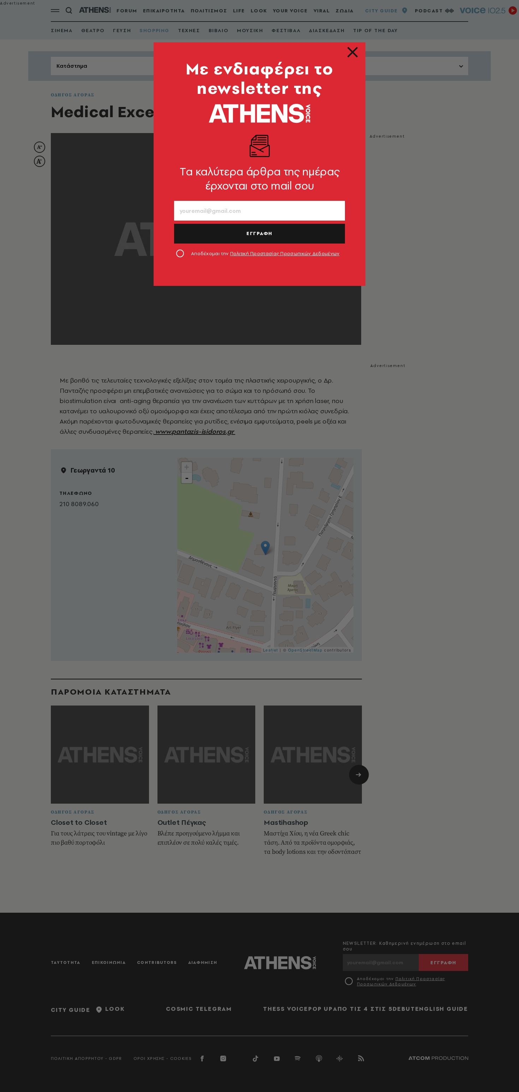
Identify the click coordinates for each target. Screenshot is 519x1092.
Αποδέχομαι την (265, 253)
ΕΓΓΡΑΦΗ (259, 233)
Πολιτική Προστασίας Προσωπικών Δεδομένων (285, 253)
